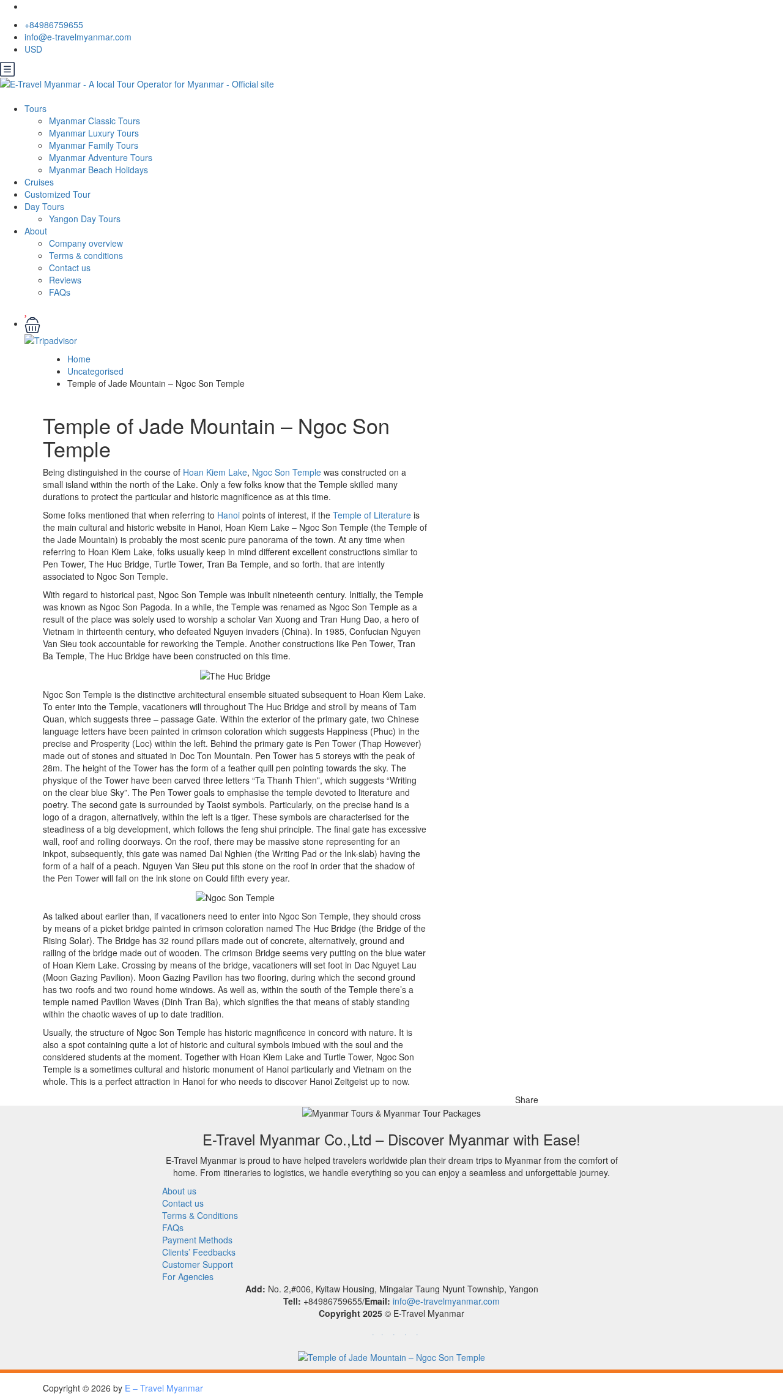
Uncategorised (95, 371)
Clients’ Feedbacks (199, 1252)
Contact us (70, 267)
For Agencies (187, 1276)
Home (79, 359)
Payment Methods (197, 1240)
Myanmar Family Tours (93, 145)
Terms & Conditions (200, 1215)
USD (34, 49)
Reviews (65, 280)
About (35, 231)
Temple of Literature (372, 515)
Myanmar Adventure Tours (100, 157)
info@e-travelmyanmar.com (78, 37)
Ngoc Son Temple (286, 472)
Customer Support (197, 1264)
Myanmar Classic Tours (94, 120)
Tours (35, 108)
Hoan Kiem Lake (215, 472)
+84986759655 (53, 24)
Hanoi (228, 515)
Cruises (39, 182)
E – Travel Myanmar (164, 1388)
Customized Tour (57, 194)
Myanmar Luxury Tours (94, 133)
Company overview (86, 243)
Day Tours (44, 206)
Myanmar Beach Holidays (98, 169)
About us (179, 1191)
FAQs (59, 292)
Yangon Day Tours (85, 218)
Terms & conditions (86, 255)
